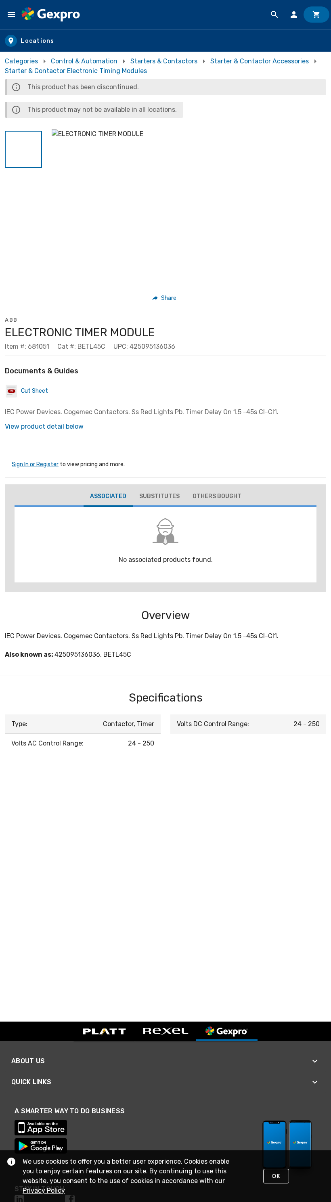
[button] (23, 149)
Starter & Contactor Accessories (259, 61)
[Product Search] (274, 14)
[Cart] (316, 14)
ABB (11, 320)
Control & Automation (84, 61)
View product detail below (44, 426)
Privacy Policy (44, 1190)
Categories (21, 61)
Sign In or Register (35, 464)
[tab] (108, 497)
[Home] (50, 14)
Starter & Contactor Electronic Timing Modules (76, 71)
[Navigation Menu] (11, 14)
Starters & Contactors (163, 61)
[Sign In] (294, 14)
